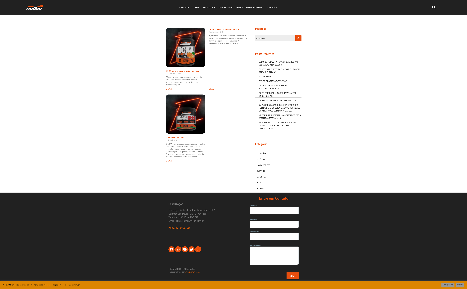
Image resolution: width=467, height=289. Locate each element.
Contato (271, 7)
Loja (197, 7)
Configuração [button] (448, 285)
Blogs (238, 7)
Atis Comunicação (192, 272)
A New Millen (184, 7)
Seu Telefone (255, 231)
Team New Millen (225, 7)
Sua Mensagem (255, 245)
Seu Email (253, 219)
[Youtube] (185, 249)
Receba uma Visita (254, 7)
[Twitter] (192, 249)
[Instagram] (178, 249)
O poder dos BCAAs (175, 137)
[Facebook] (171, 249)
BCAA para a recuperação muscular (182, 71)
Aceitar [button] (460, 285)
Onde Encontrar (209, 7)
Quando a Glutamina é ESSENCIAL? (225, 29)
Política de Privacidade (179, 228)
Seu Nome (253, 205)
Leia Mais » (170, 89)
